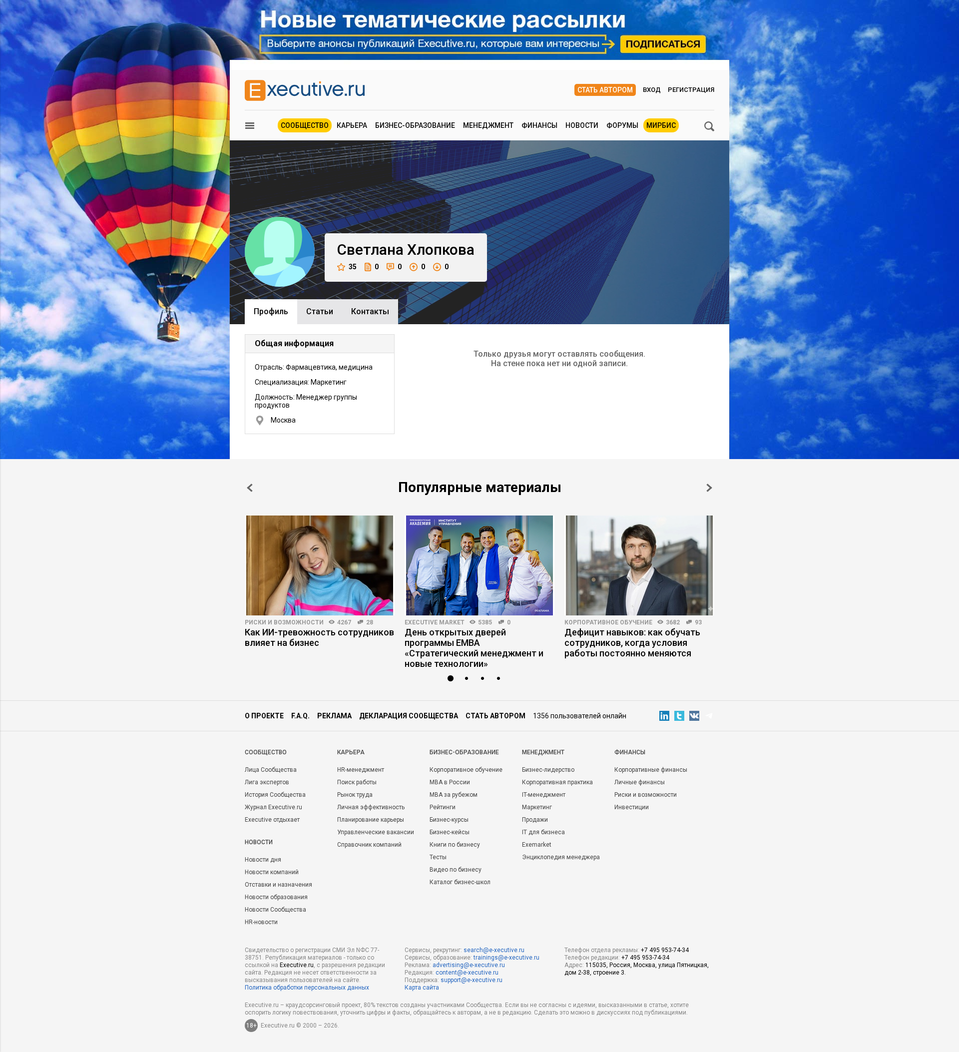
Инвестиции (631, 807)
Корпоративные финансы (650, 769)
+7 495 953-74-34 (665, 950)
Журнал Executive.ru (273, 807)
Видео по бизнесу (455, 869)
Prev (250, 488)
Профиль (271, 311)
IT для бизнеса (543, 832)
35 (353, 267)
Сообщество (305, 125)
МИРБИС (661, 125)
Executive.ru (297, 965)
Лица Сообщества (271, 769)
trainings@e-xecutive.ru (506, 957)
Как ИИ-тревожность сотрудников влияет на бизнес (319, 637)
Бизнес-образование (415, 125)
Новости (581, 125)
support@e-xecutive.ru (471, 980)
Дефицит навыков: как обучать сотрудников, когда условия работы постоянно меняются (632, 642)
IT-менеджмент (543, 794)
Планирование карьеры (370, 819)
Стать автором (605, 90)
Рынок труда (355, 794)
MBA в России (450, 782)
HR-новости (261, 922)
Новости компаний (272, 872)
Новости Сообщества (275, 909)
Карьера (352, 125)
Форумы (622, 125)
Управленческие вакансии (375, 832)
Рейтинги (443, 807)
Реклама (334, 716)
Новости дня (263, 859)
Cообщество (266, 752)
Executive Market (435, 622)
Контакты (370, 311)
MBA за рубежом (454, 794)
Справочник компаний (369, 844)
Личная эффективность (371, 807)
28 (369, 622)
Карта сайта (422, 987)
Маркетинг (537, 807)
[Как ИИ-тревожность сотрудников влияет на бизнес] (320, 565)
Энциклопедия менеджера (561, 857)
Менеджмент (488, 125)
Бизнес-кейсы (450, 832)
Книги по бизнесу (455, 844)
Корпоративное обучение (608, 622)
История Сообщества (275, 794)
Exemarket (536, 844)
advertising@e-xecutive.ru (469, 965)
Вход (652, 89)
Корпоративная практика (557, 782)
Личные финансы (639, 782)
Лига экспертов (267, 782)
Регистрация (691, 89)
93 (698, 622)
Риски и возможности (284, 622)
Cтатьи (319, 311)
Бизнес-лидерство (548, 769)
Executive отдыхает (272, 819)
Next (709, 488)
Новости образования (276, 897)
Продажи (535, 819)
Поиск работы (357, 782)
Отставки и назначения (278, 884)
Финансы (539, 125)
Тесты (438, 857)
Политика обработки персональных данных (307, 987)
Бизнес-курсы (449, 819)
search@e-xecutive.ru (494, 950)
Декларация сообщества (408, 716)
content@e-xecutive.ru (467, 972)
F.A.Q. (300, 716)
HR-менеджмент (360, 769)
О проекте (264, 716)
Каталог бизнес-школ (460, 882)
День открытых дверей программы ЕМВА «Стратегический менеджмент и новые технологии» (474, 648)
